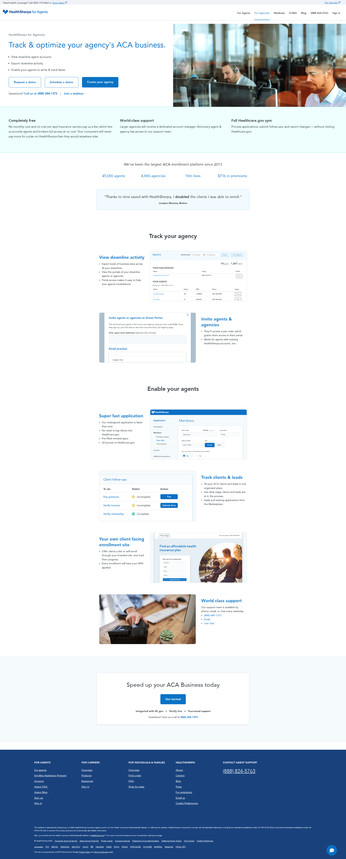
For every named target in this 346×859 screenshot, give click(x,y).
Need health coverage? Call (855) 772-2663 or (27, 2)
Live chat (209, 623)
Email (207, 619)
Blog (303, 13)
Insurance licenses (122, 841)
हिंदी (92, 847)
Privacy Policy (84, 852)
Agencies (262, 13)
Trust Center (189, 841)
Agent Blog (40, 792)
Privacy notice (107, 841)
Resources (87, 781)
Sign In (85, 786)
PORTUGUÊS (135, 847)
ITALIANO (100, 847)
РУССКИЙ (147, 847)
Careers (180, 775)
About (179, 770)
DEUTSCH (76, 847)
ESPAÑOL (158, 847)
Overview (86, 770)
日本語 (109, 847)
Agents (243, 13)
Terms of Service (101, 852)
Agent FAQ (40, 786)
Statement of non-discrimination (145, 841)
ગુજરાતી (85, 847)
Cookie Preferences (187, 803)
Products (86, 775)
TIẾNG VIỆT (181, 847)
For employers (184, 792)
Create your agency (100, 82)
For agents (40, 770)
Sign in (336, 13)
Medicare (279, 13)
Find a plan (134, 775)
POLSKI (125, 847)
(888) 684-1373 (212, 615)
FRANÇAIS (64, 847)
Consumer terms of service (66, 841)
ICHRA (293, 13)
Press (179, 786)
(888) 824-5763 (319, 13)
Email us (180, 797)
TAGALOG (169, 847)
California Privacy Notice (171, 841)
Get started (173, 699)
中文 (47, 847)
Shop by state (136, 786)
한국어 (116, 847)
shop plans (58, 2)
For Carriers (331, 2)
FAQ (131, 781)
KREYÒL (54, 847)
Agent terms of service (89, 841)
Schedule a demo (61, 82)
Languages (38, 847)
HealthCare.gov (97, 835)
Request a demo (25, 82)
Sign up (38, 797)
